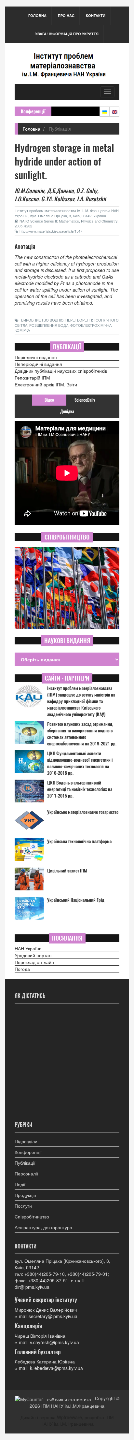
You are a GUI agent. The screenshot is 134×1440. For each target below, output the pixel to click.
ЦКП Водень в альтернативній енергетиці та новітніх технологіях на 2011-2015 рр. (79, 789)
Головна (37, 15)
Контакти (95, 15)
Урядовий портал (33, 955)
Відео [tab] (49, 400)
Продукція (25, 1195)
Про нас (66, 15)
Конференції (28, 1152)
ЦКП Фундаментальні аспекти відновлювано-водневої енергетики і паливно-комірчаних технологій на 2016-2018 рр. (80, 763)
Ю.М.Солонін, (30, 191)
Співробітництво (32, 1216)
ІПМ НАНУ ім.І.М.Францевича (72, 1406)
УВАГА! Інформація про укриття (67, 33)
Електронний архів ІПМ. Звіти (46, 384)
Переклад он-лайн (34, 962)
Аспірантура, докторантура (43, 1227)
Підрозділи (26, 1141)
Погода (22, 969)
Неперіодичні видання (38, 364)
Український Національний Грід (75, 900)
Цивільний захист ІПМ (67, 871)
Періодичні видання (36, 357)
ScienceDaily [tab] (84, 400)
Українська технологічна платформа (79, 841)
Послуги (23, 1205)
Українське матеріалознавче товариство (82, 812)
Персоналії (26, 1173)
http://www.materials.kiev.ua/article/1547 (51, 231)
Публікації (25, 1162)
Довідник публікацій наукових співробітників (61, 370)
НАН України (28, 948)
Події (20, 1184)
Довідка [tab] (67, 411)
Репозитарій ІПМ (32, 377)
